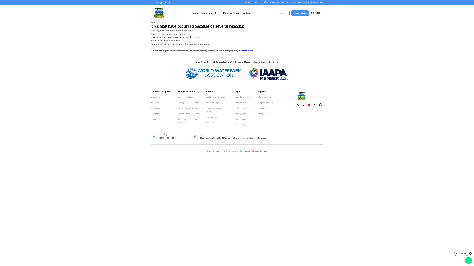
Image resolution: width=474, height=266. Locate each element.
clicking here (246, 50)
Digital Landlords (238, 151)
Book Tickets (300, 13)
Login (282, 13)
